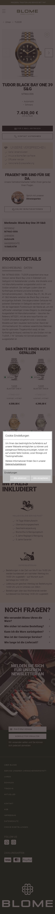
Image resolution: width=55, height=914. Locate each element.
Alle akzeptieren (40, 478)
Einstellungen (10, 472)
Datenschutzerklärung (15, 464)
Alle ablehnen (20, 478)
